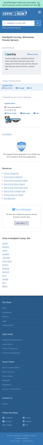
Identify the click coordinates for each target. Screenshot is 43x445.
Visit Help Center (9, 198)
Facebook (8, 418)
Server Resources (8, 372)
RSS (26, 425)
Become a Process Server (11, 389)
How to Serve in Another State (14, 191)
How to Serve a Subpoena (13, 177)
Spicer (4, 275)
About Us (5, 317)
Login (4, 321)
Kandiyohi (5, 254)
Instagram (8, 425)
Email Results (7, 134)
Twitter (27, 418)
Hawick (4, 250)
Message (20, 88)
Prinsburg (5, 268)
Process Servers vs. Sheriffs (13, 195)
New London (6, 261)
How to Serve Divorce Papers (14, 184)
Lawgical (25, 435)
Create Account (7, 325)
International (6, 312)
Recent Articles (7, 344)
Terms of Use (15, 441)
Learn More (20, 223)
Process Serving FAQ (11, 173)
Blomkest (5, 247)
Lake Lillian (6, 258)
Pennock (5, 265)
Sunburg (5, 279)
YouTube (8, 421)
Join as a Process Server (10, 367)
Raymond (5, 272)
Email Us (5, 404)
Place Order (33, 54)
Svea (4, 283)
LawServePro (7, 85)
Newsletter (6, 380)
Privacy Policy (28, 441)
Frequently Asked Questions (12, 340)
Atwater (5, 243)
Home (4, 308)
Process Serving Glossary (11, 353)
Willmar (4, 286)
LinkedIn (28, 421)
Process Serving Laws (10, 348)
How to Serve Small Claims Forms (16, 188)
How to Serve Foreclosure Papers (16, 180)
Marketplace (6, 385)
